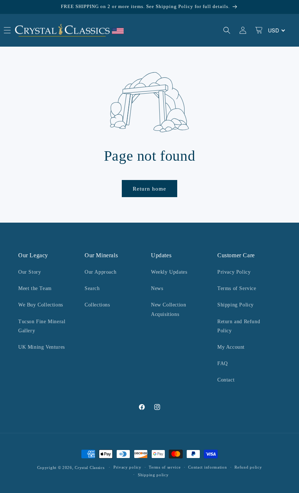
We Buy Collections (40, 305)
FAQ (222, 363)
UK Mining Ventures (41, 347)
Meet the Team (35, 288)
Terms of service (164, 467)
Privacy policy (127, 467)
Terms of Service (236, 288)
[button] (227, 30)
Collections (97, 305)
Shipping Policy (235, 305)
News (157, 288)
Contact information (207, 467)
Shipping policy (153, 475)
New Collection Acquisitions (168, 309)
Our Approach (100, 272)
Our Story (29, 272)
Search (92, 288)
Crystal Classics (89, 467)
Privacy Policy (234, 272)
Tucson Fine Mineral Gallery (41, 326)
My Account (231, 347)
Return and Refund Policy (238, 326)
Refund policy (248, 467)
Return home (149, 189)
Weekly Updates (169, 272)
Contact (225, 380)
